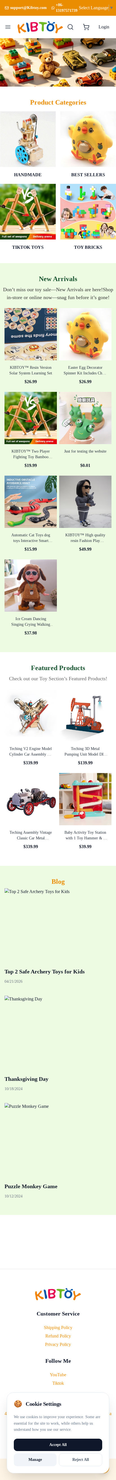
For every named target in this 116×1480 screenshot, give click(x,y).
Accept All (58, 1445)
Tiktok (58, 1383)
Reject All (80, 1460)
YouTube (58, 1374)
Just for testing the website (85, 451)
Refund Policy (58, 1336)
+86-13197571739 (66, 8)
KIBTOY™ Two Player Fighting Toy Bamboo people (31, 457)
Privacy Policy (58, 1344)
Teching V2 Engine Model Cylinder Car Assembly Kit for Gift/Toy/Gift (30, 754)
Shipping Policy (58, 1327)
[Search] (70, 27)
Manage (35, 1460)
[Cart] (86, 27)
